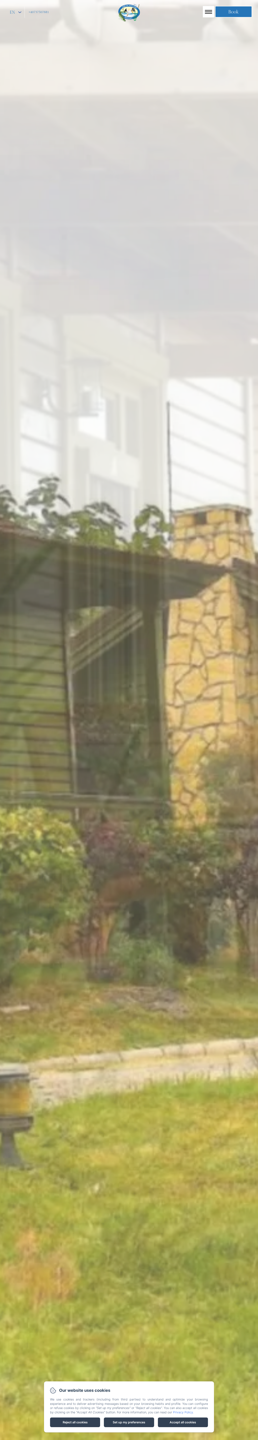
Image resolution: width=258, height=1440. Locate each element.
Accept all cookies (183, 1422)
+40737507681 (39, 12)
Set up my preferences (129, 1422)
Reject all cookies (75, 1422)
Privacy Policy (183, 1412)
